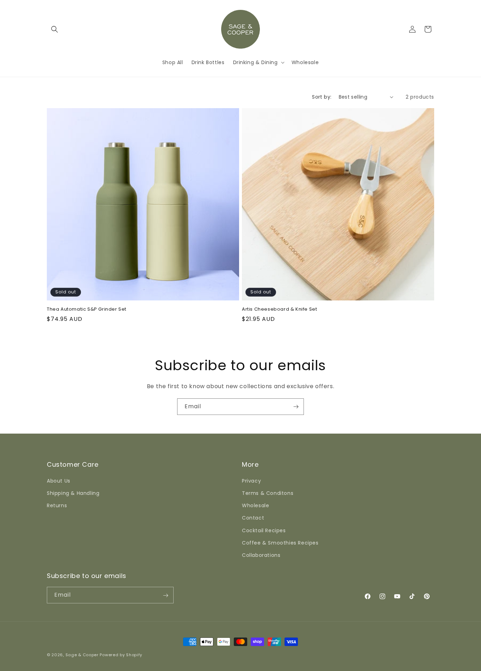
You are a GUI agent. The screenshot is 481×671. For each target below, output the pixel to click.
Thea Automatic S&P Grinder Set (86, 309)
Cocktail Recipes (264, 530)
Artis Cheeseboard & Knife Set (279, 309)
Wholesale (255, 505)
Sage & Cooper (82, 655)
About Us (58, 480)
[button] (54, 29)
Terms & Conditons (267, 492)
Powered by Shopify (121, 655)
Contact (253, 517)
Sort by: (321, 96)
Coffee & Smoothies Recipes (280, 542)
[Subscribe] (296, 406)
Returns (57, 505)
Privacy (251, 480)
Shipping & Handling (73, 492)
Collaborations (261, 554)
